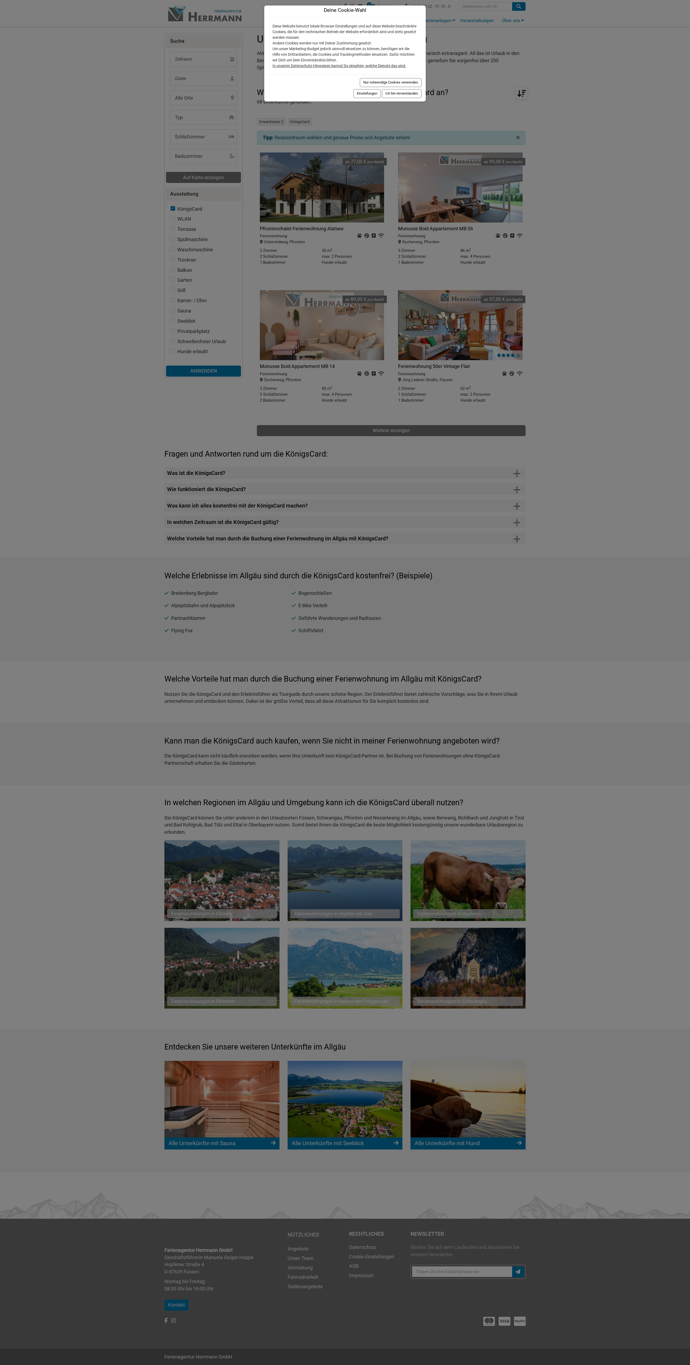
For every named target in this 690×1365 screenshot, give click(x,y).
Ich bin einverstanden (401, 93)
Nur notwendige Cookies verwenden (390, 82)
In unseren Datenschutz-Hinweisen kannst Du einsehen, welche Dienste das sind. (339, 66)
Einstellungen (367, 93)
